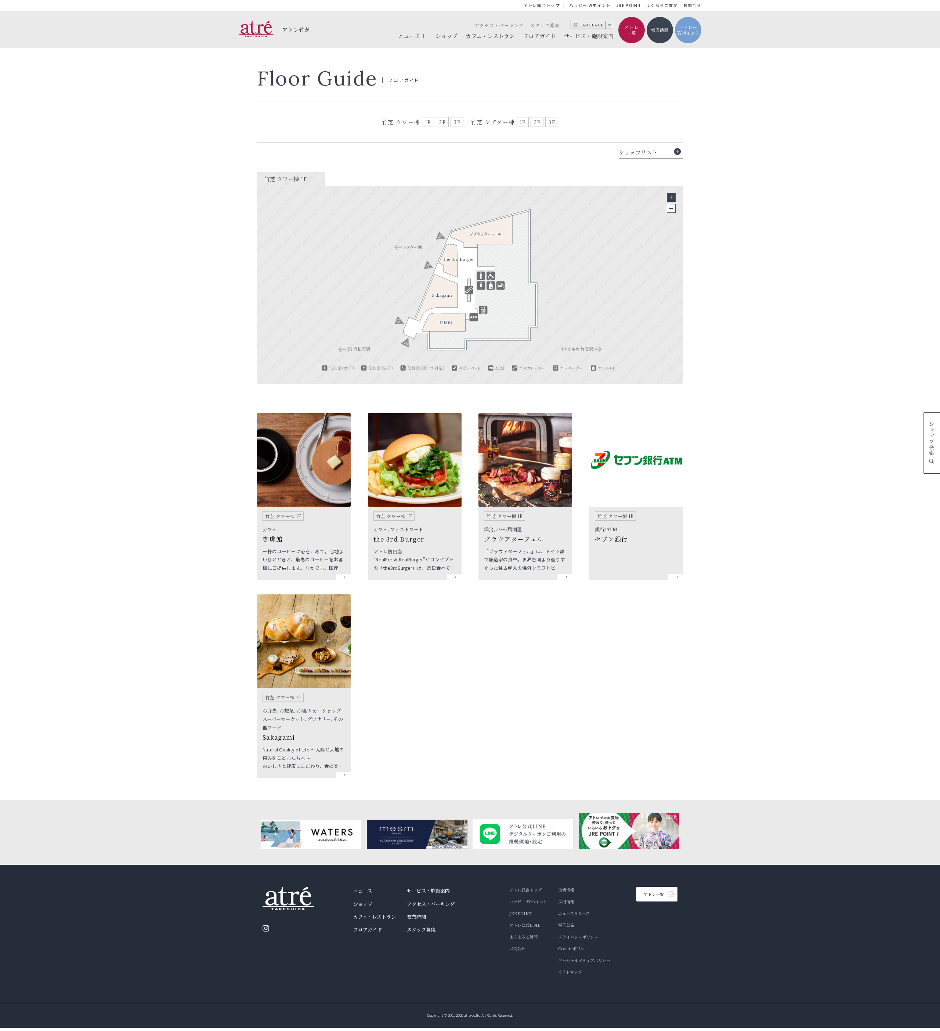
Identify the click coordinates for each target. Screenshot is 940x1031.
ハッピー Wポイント (590, 5)
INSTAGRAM (266, 928)
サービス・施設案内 (589, 36)
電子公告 (566, 925)
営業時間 (660, 30)
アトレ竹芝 (296, 29)
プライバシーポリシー (578, 937)
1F (428, 121)
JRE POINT (628, 5)
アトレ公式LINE (524, 925)
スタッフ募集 (545, 25)
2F (442, 121)
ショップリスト (638, 152)
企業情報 (566, 890)
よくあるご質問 (662, 5)
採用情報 (566, 901)
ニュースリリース (574, 913)
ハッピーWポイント (688, 30)
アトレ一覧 (631, 30)
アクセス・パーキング (499, 25)
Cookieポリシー (573, 948)
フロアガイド (539, 36)
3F (456, 121)
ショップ (446, 36)
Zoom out (671, 208)
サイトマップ (570, 972)
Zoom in (671, 197)
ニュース (362, 890)
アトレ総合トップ (542, 5)
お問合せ (692, 5)
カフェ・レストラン (490, 36)
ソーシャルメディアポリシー (584, 960)
